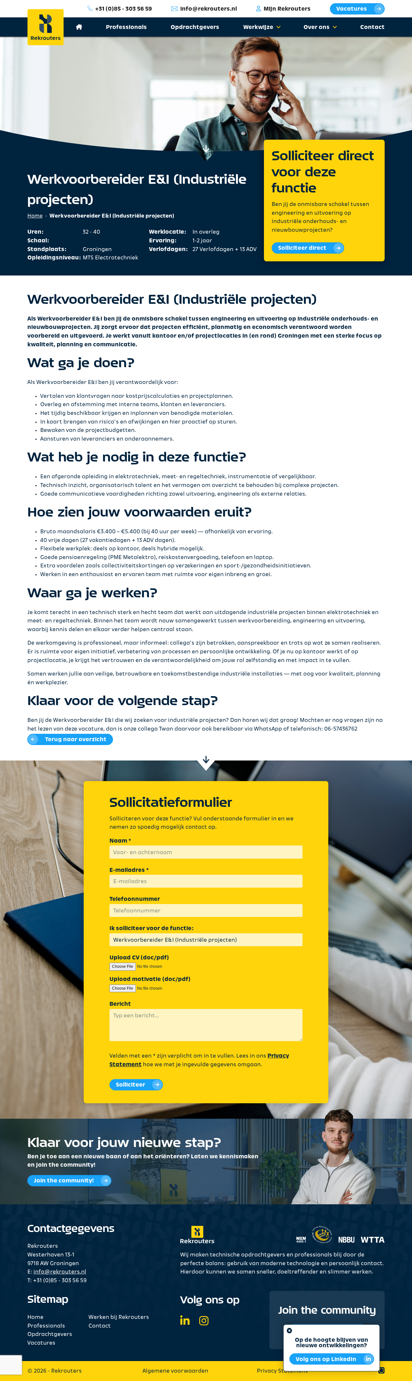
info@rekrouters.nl (208, 9)
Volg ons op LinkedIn (326, 1359)
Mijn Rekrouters (287, 9)
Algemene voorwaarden (175, 1371)
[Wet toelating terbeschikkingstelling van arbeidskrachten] (369, 1231)
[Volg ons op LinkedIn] (185, 1322)
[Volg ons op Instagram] (204, 1322)
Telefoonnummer (134, 899)
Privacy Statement (282, 1371)
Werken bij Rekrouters (119, 1317)
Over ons (317, 27)
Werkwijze (258, 27)
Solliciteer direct (302, 248)
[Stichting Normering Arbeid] (322, 1231)
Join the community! (64, 1181)
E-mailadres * (129, 870)
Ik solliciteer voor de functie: (151, 928)
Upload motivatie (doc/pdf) (150, 979)
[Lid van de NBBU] (343, 1231)
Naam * (120, 841)
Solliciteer (130, 1085)
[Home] (50, 27)
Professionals (126, 27)
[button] (277, 27)
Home (34, 216)
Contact (372, 27)
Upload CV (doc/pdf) (139, 958)
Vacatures (351, 9)
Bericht (120, 1004)
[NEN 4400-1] (301, 1231)
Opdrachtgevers (195, 27)
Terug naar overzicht (76, 739)
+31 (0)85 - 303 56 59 (123, 9)
